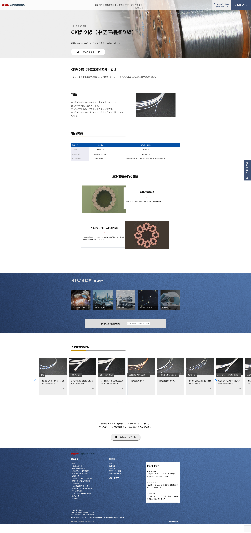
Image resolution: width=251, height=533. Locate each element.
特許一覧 (129, 5)
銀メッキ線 (75, 496)
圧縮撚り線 (75, 476)
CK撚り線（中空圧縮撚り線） (81, 481)
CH (142, 8)
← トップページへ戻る (78, 26)
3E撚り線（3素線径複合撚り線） (82, 488)
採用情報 (139, 5)
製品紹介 (74, 459)
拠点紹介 (112, 468)
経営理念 (112, 466)
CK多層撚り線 (76, 483)
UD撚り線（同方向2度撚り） (81, 471)
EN (139, 8)
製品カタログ (89, 51)
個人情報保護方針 (115, 473)
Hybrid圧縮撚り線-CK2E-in (81, 486)
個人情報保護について (174, 521)
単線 (73, 463)
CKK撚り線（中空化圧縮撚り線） (83, 478)
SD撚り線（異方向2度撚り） (81, 473)
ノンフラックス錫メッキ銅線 (81, 493)
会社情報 (111, 459)
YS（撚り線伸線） (78, 491)
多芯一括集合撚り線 (78, 468)
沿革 (110, 463)
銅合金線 (75, 498)
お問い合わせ (113, 477)
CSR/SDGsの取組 (115, 471)
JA (136, 8)
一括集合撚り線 (77, 466)
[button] (233, 381)
